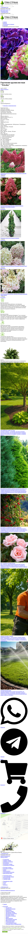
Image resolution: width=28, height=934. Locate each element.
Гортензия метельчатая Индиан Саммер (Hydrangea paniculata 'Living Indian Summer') (12, 206)
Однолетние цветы (7, 875)
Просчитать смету (5, 9)
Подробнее (3, 177)
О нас (4, 883)
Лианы (4, 869)
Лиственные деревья (7, 864)
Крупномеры (6, 862)
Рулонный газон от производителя (13, 924)
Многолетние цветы (7, 873)
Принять (5, 931)
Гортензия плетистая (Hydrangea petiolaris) (10, 238)
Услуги (4, 882)
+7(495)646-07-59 (4, 7)
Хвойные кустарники (8, 861)
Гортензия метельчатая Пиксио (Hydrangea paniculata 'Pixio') (14, 266)
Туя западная (6, 859)
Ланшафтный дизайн (8, 881)
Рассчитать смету (4, 11)
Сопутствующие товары (8, 876)
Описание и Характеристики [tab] (9, 105)
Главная (5, 904)
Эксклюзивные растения (8, 872)
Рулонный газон (6, 877)
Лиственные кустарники (8, 865)
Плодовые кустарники (8, 868)
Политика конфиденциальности (8, 890)
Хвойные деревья (7, 860)
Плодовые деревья (7, 867)
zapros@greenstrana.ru (5, 856)
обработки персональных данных (11, 928)
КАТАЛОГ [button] (5, 906)
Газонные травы (6, 879)
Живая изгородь (6, 871)
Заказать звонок (4, 857)
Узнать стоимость (4, 89)
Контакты (5, 884)
